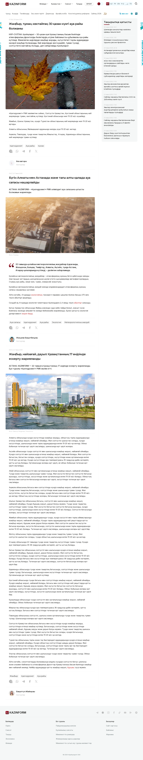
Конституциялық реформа (78, 14)
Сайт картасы (111, 726)
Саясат (9, 730)
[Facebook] (30, 151)
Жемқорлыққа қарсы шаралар (68, 739)
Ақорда (15, 14)
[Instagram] (11, 151)
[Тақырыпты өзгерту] (100, 4)
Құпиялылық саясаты (64, 730)
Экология (56, 322)
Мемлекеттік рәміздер (65, 734)
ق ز (127, 4)
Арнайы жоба (61, 14)
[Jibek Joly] (124, 14)
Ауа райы (30, 146)
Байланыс (110, 730)
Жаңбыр (14, 676)
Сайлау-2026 (96, 14)
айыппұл (78, 303)
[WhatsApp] (17, 151)
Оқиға (8, 726)
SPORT (89, 4)
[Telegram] (23, 151)
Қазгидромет (16, 146)
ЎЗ (131, 4)
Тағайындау (24, 14)
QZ (111, 4)
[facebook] (114, 712)
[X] (36, 151)
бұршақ (70, 667)
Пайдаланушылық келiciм (66, 726)
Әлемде (9, 743)
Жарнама (110, 734)
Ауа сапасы (15, 322)
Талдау (79, 4)
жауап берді (27, 313)
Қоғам (41, 146)
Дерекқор (50, 14)
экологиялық (36, 295)
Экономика (10, 739)
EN (118, 4)
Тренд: (8, 14)
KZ (108, 4)
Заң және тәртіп (37, 14)
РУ (115, 4)
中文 (122, 4)
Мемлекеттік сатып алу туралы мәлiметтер (74, 743)
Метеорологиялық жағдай (77, 322)
